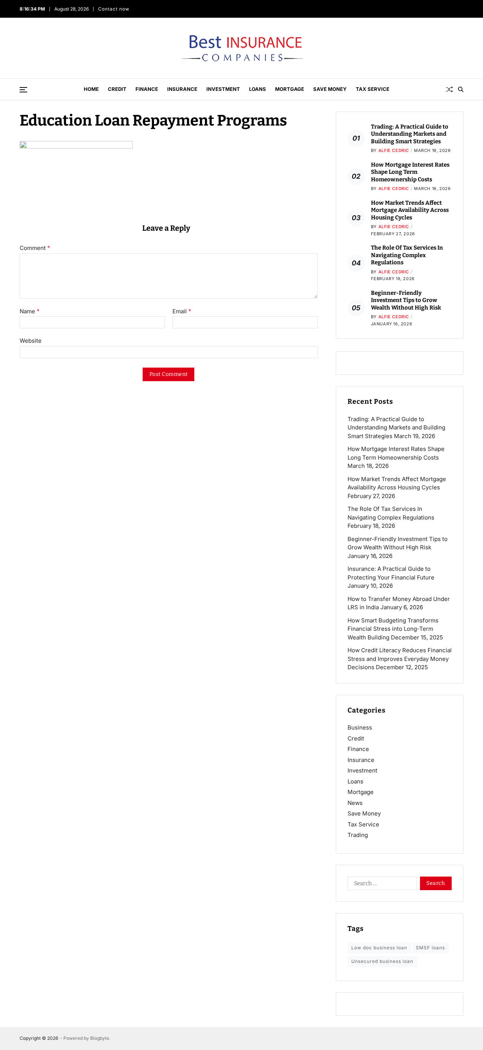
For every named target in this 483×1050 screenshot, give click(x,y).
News (355, 802)
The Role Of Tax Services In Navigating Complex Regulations (407, 255)
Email (181, 311)
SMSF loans (430, 947)
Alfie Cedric (393, 150)
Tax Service (372, 89)
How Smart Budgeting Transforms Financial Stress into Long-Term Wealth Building (393, 629)
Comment (35, 248)
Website (31, 340)
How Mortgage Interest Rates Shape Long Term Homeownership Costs (410, 172)
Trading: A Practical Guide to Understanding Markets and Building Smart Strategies (409, 134)
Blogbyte (99, 1038)
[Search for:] (381, 885)
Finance (146, 89)
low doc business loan (379, 947)
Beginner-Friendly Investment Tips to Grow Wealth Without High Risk (406, 300)
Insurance (182, 89)
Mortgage (289, 89)
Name (30, 311)
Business (360, 727)
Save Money (330, 89)
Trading (358, 834)
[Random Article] (449, 89)
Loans (257, 89)
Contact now (113, 9)
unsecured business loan (382, 961)
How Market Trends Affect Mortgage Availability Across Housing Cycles (410, 210)
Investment (223, 89)
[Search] (460, 89)
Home (91, 89)
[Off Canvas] (23, 89)
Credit (117, 89)
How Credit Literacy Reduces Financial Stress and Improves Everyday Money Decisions (400, 659)
